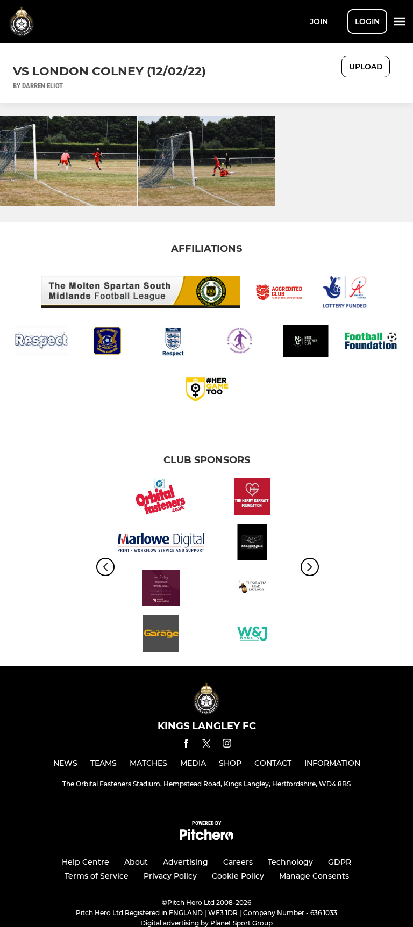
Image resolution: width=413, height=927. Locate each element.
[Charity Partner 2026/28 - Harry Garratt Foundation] (252, 498)
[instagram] (227, 745)
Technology (290, 862)
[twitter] (206, 745)
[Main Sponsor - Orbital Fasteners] (161, 498)
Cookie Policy (238, 876)
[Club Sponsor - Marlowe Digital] (161, 544)
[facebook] (186, 745)
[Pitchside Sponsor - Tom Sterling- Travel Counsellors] (161, 590)
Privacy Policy (170, 876)
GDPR (339, 862)
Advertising (185, 862)
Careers (238, 862)
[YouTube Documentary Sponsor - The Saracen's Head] (252, 590)
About (136, 862)
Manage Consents (314, 876)
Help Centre (85, 862)
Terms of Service (97, 876)
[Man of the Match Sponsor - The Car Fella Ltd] (252, 544)
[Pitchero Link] (206, 837)
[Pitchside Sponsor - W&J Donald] (252, 635)
